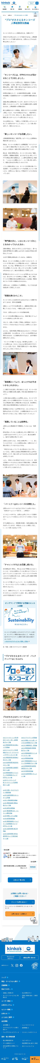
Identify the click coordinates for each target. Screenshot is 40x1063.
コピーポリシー (26, 1040)
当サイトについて (27, 1046)
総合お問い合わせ (29, 957)
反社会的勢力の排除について (11, 1047)
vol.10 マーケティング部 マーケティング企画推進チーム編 (10, 782)
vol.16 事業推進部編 (27, 758)
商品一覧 (12, 9)
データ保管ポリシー (9, 1043)
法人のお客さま (35, 9)
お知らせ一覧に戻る (19, 880)
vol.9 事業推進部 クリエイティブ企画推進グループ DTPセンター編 (10, 775)
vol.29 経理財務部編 (9, 818)
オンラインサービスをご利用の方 (11, 996)
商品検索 (4, 9)
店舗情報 (20, 9)
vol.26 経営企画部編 (9, 808)
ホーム (4, 15)
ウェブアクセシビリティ (10, 1032)
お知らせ (10, 15)
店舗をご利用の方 (8, 993)
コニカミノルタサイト (28, 1032)
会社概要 (5, 1025)
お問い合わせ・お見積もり (19, 914)
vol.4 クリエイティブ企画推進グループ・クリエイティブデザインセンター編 (11, 752)
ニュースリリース (27, 1025)
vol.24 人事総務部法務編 (10, 800)
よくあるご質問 (6, 1017)
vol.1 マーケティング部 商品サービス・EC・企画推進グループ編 (10, 740)
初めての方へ (28, 9)
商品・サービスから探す (9, 981)
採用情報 (24, 1028)
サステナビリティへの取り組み (11, 1028)
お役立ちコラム (6, 1005)
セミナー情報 (5, 1009)
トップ (3, 977)
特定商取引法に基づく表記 (30, 1043)
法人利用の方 (26, 993)
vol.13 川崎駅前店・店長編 (29, 745)
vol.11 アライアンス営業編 (29, 737)
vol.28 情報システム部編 (10, 816)
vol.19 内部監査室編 (27, 771)
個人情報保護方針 (8, 1040)
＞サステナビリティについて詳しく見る (16, 641)
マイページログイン (32, 3)
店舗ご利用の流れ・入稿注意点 (30, 996)
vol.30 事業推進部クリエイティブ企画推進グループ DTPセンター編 (11, 824)
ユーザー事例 (5, 1001)
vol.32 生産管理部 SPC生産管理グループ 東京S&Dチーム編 (10, 836)
